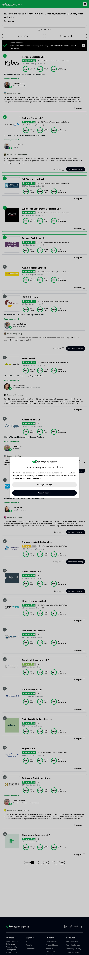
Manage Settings (44, 485)
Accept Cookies (44, 493)
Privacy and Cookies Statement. (27, 478)
